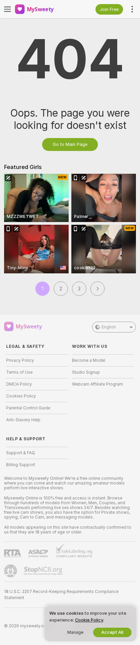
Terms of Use (19, 372)
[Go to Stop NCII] (44, 571)
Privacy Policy (20, 360)
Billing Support (20, 464)
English (109, 327)
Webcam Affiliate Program (97, 384)
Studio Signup (86, 372)
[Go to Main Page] (42, 9)
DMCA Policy (19, 384)
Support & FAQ (20, 453)
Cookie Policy (89, 620)
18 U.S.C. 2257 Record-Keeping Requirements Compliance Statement (61, 594)
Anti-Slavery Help (23, 420)
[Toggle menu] (7, 9)
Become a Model (88, 360)
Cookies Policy (21, 396)
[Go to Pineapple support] (11, 570)
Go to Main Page (70, 144)
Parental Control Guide (28, 408)
